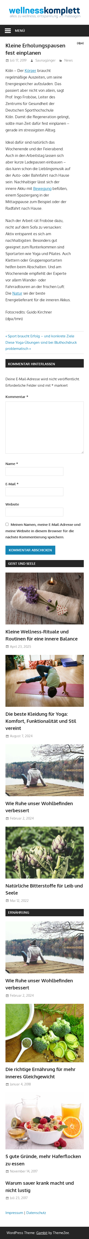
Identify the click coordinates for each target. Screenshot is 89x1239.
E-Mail (12, 484)
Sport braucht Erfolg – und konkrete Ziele (41, 336)
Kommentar (16, 396)
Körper (30, 70)
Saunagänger (45, 60)
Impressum (14, 1212)
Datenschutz (36, 1212)
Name (11, 463)
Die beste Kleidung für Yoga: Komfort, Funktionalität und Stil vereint (40, 721)
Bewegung (42, 188)
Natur (17, 293)
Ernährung (18, 912)
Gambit (41, 1233)
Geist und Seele (22, 563)
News (68, 60)
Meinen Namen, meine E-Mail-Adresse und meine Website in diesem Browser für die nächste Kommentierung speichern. (42, 530)
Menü (20, 31)
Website (12, 504)
